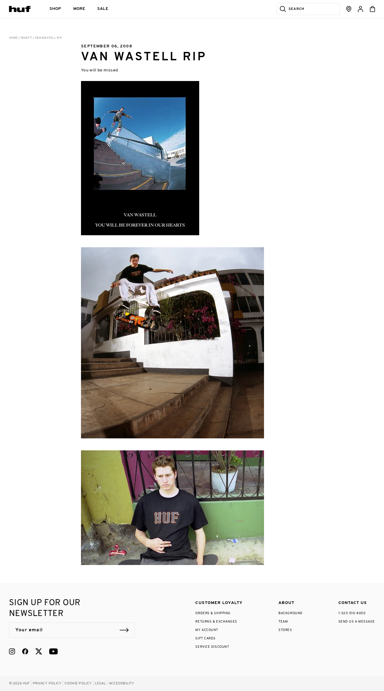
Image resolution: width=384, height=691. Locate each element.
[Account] (360, 9)
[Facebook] (25, 651)
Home (13, 38)
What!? (26, 38)
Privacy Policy (47, 683)
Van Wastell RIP (48, 38)
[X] (39, 651)
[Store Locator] (349, 9)
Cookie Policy (78, 683)
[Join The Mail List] (124, 630)
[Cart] (372, 9)
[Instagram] (12, 651)
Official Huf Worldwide (22, 9)
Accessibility (121, 683)
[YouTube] (53, 651)
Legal (100, 683)
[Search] (281, 9)
